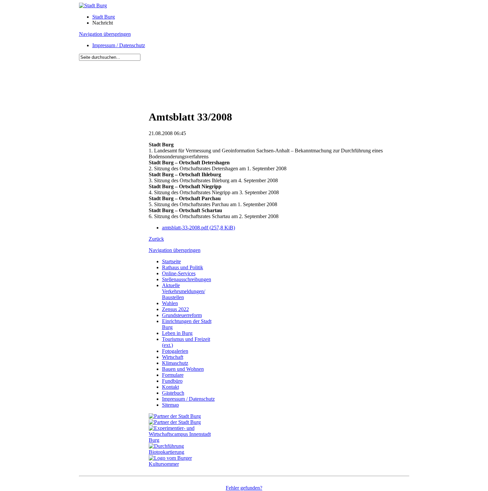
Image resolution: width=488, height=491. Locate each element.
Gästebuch (173, 393)
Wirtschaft (172, 357)
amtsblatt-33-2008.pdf (198, 227)
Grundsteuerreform (182, 315)
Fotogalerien (175, 351)
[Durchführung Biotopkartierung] (183, 452)
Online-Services (179, 273)
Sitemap (170, 405)
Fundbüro (172, 381)
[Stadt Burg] (93, 5)
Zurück (156, 239)
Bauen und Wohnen (183, 369)
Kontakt (170, 387)
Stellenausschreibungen (186, 279)
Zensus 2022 (175, 309)
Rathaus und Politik (182, 267)
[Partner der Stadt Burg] (175, 422)
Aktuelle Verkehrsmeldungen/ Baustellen (183, 291)
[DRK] (183, 464)
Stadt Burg (103, 17)
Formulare (173, 375)
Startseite (171, 261)
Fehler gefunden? (244, 488)
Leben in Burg (177, 333)
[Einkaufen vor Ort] (175, 416)
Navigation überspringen (105, 34)
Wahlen (170, 303)
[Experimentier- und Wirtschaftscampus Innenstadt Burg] (183, 440)
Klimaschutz (175, 363)
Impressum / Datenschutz (118, 45)
